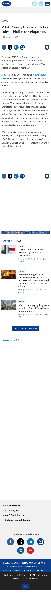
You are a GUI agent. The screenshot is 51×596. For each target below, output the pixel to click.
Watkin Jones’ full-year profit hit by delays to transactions (30, 252)
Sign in (14, 41)
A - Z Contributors (14, 515)
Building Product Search (17, 519)
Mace (20, 146)
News (4, 20)
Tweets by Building (11, 340)
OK (25, 586)
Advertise (41, 570)
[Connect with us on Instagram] (20, 550)
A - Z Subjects (12, 510)
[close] (27, 45)
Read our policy (30, 578)
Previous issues (12, 505)
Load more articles (25, 328)
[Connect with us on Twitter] (20, 541)
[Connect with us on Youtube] (30, 550)
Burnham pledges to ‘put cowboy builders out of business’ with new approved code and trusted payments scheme (33, 280)
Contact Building (11, 570)
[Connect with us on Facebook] (10, 541)
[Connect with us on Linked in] (30, 541)
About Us (28, 570)
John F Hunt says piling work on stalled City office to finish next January (33, 308)
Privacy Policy (33, 566)
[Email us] (40, 541)
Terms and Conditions (33, 563)
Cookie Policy (14, 566)
